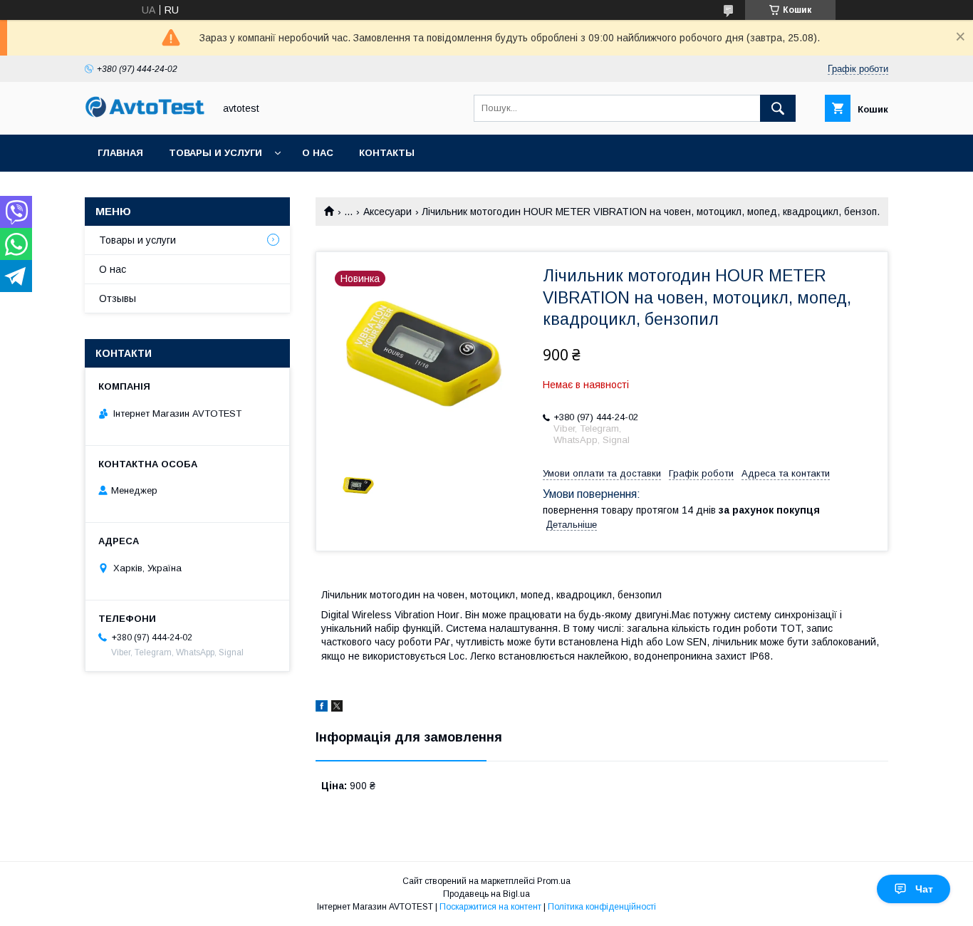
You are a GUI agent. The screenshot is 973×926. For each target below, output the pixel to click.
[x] (337, 708)
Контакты (387, 152)
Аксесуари (387, 211)
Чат (924, 889)
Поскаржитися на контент (490, 907)
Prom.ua (554, 881)
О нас (317, 152)
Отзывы (117, 298)
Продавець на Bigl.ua (486, 894)
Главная (120, 152)
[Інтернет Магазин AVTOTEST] (145, 115)
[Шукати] (778, 108)
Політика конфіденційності (602, 907)
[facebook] (322, 708)
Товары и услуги (215, 152)
